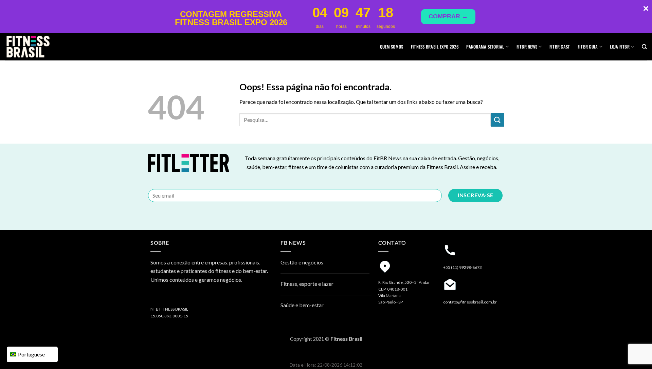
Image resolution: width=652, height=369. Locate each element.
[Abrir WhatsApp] (635, 352)
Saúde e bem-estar (302, 305)
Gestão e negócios (301, 262)
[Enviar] (497, 119)
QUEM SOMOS (391, 46)
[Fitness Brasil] (39, 46)
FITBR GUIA (588, 46)
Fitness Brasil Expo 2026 (435, 46)
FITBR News (527, 46)
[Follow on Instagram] (157, 297)
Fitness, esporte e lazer (306, 283)
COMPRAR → (448, 16)
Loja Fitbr (620, 46)
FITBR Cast (559, 46)
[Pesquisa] (644, 46)
